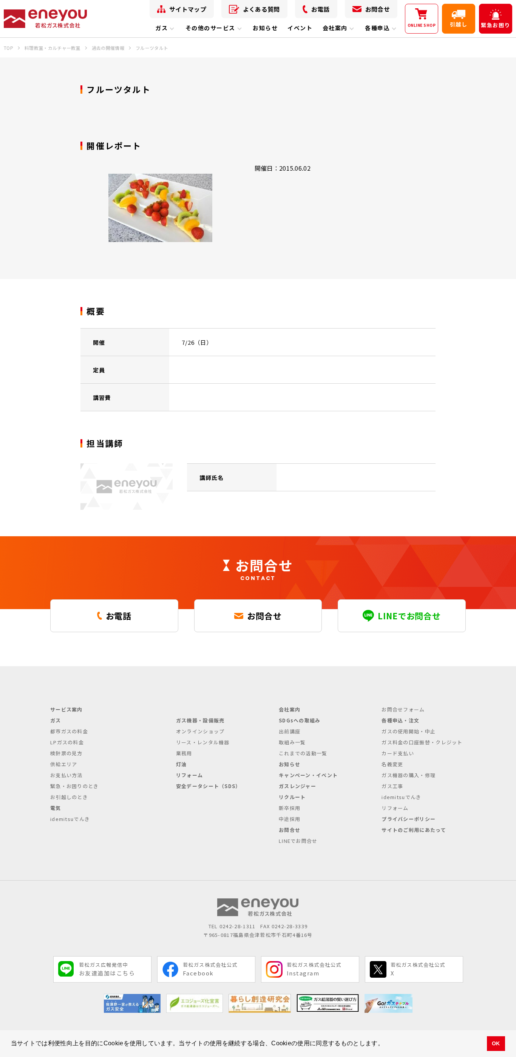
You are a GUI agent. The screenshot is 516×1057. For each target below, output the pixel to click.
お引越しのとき (69, 797)
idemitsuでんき (70, 818)
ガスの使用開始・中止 (409, 731)
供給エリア (63, 764)
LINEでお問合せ (298, 840)
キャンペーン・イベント (308, 775)
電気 (55, 808)
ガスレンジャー (297, 786)
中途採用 (289, 818)
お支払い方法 (66, 775)
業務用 (184, 753)
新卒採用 (289, 808)
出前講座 (289, 731)
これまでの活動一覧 (303, 753)
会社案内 (335, 28)
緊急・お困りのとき (74, 786)
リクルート (292, 797)
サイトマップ (187, 9)
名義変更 (392, 764)
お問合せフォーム (403, 709)
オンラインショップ (200, 731)
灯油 (181, 764)
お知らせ (265, 28)
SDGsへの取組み (300, 720)
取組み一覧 (292, 742)
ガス (161, 28)
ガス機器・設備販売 (200, 720)
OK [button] (496, 1043)
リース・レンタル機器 (203, 742)
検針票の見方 (66, 753)
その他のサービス (210, 28)
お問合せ (377, 9)
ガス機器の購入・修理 (409, 775)
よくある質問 (261, 9)
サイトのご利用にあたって (414, 829)
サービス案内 (66, 709)
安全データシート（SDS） (208, 786)
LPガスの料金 (67, 742)
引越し (458, 24)
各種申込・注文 (400, 720)
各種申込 (377, 28)
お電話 (320, 9)
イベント (299, 28)
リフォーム (189, 775)
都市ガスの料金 (69, 731)
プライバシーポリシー (409, 818)
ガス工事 (392, 786)
